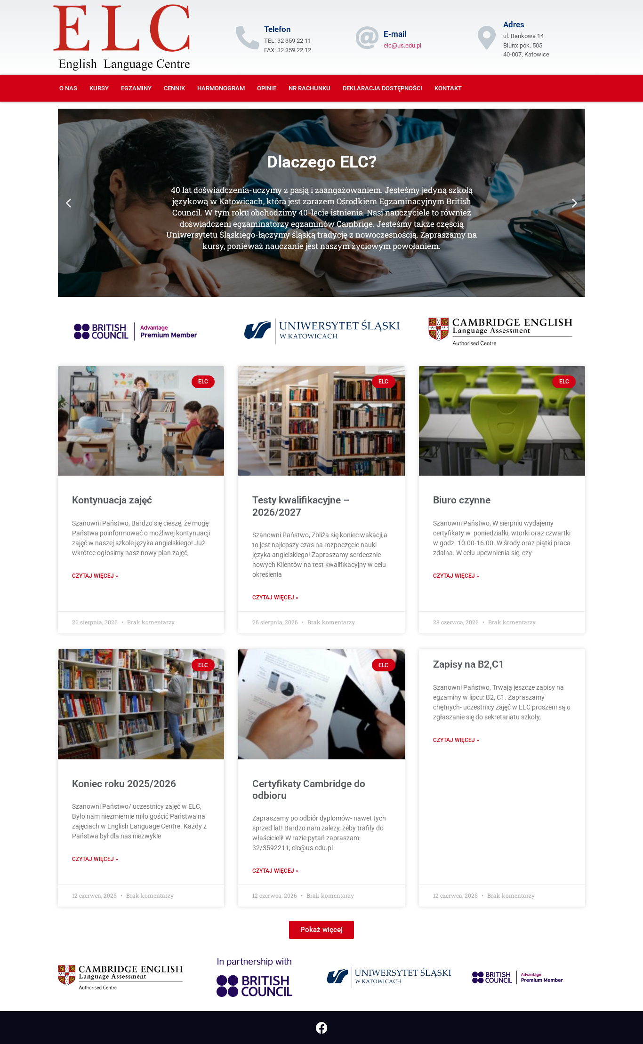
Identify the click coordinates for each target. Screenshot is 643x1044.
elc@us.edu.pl (402, 45)
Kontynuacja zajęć (112, 500)
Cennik (174, 88)
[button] (68, 203)
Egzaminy (136, 88)
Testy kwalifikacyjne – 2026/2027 (300, 506)
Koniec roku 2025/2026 (124, 783)
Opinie (266, 88)
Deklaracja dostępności (382, 88)
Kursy (99, 88)
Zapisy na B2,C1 (468, 664)
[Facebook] (321, 1027)
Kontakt (448, 88)
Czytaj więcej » (95, 576)
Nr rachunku (309, 88)
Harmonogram (221, 88)
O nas (68, 88)
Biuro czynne (461, 500)
